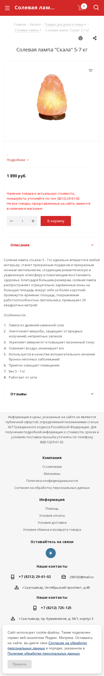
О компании (52, 466)
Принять (20, 664)
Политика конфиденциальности (52, 480)
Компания (52, 457)
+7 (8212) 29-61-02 (35, 576)
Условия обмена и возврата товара (52, 529)
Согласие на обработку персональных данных (52, 487)
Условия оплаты (52, 515)
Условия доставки (52, 522)
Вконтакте (51, 553)
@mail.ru (87, 577)
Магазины (52, 473)
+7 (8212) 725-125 (56, 607)
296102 (75, 577)
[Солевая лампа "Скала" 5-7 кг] (52, 97)
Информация (52, 499)
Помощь (52, 508)
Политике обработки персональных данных (44, 653)
